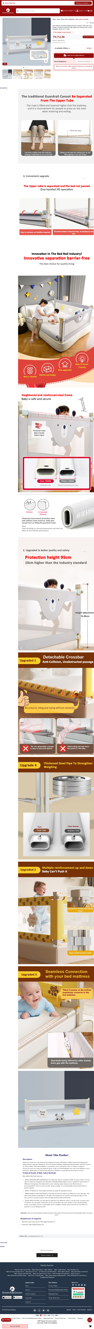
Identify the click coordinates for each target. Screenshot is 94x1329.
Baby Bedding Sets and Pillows (76, 1275)
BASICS (89, 1310)
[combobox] (37, 11)
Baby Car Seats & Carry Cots (42, 1273)
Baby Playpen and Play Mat (22, 1273)
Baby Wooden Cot (72, 1269)
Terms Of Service (53, 1298)
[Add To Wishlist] (87, 23)
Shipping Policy (53, 1294)
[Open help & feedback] (89, 1320)
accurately (27, 1186)
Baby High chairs (37, 1269)
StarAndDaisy (58, 1164)
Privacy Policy (53, 1286)
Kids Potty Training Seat (36, 1275)
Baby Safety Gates (63, 1271)
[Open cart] (90, 1326)
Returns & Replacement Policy (58, 1290)
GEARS (69, 1310)
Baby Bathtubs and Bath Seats (17, 1275)
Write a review (46, 1255)
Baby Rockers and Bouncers (15, 1271)
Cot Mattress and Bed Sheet (47, 1271)
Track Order (72, 1318)
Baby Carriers (75, 1273)
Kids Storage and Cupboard (60, 1273)
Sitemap (80, 1318)
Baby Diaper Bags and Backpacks (55, 1275)
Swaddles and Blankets (47, 1277)
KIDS (74, 1310)
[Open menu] (91, 11)
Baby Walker (48, 1269)
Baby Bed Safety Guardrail (79, 1271)
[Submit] (18, 11)
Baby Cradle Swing (60, 1269)
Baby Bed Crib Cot (31, 1271)
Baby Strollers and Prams (22, 1269)
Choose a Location (82, 3)
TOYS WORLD (81, 1310)
